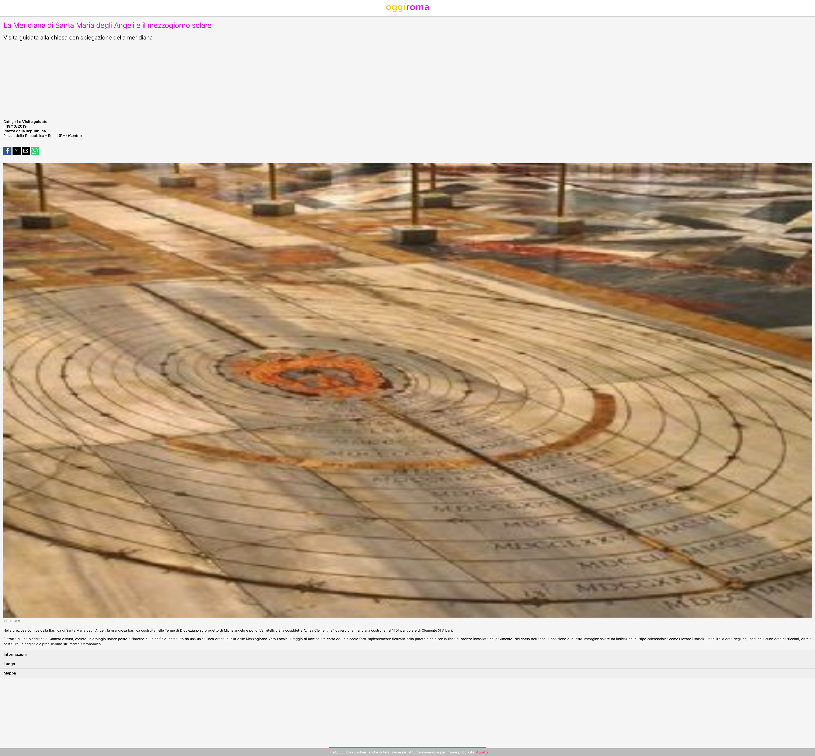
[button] (7, 151)
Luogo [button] (9, 664)
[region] (407, 79)
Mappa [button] (10, 673)
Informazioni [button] (15, 654)
